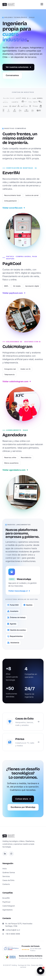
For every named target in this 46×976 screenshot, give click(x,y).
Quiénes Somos (8, 872)
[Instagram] (11, 853)
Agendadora (7, 910)
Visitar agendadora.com (14, 470)
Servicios (6, 876)
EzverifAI (6, 898)
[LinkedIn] (4, 853)
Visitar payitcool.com (12, 293)
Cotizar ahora (21, 799)
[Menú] (42, 4)
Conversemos (12, 75)
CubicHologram (8, 906)
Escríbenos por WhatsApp (23, 807)
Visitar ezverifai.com (12, 208)
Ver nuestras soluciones (17, 67)
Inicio (4, 868)
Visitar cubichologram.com (15, 381)
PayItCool (6, 902)
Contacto (6, 884)
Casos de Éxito (8, 880)
